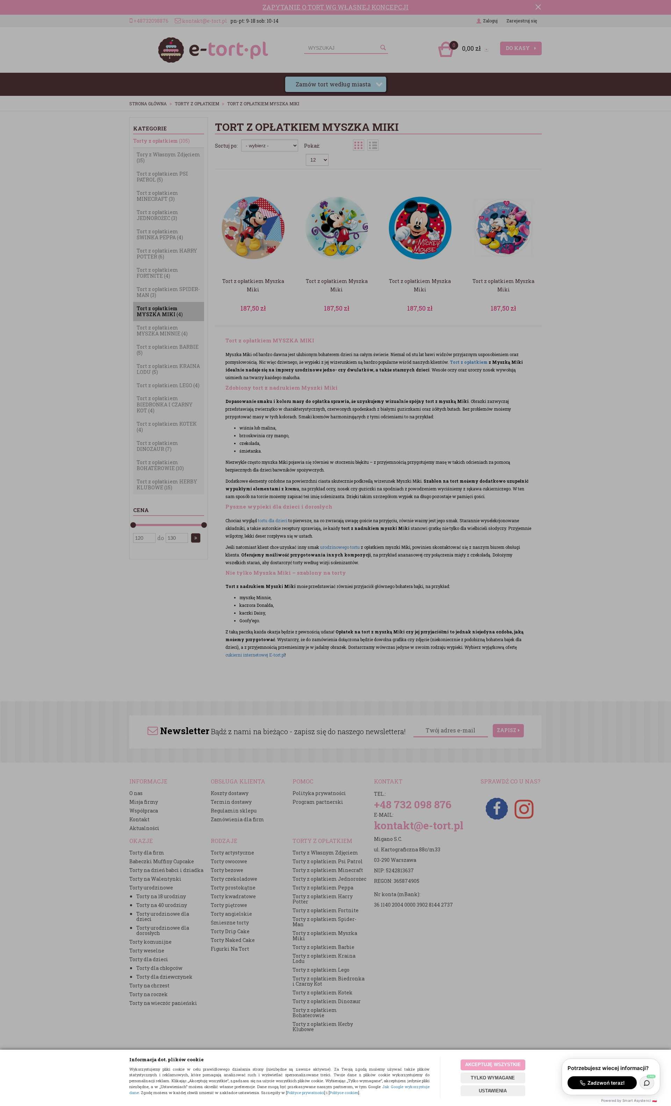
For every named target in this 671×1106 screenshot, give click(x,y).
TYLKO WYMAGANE (493, 1077)
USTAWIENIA (493, 1090)
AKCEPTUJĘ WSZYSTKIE (493, 1064)
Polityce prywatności (305, 1092)
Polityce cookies (344, 1092)
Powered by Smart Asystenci (629, 1100)
